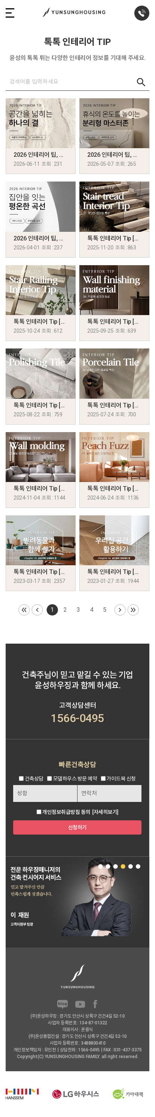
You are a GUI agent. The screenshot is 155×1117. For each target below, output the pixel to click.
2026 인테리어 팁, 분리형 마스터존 (114, 154)
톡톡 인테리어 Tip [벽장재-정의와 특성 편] (114, 321)
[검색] (141, 82)
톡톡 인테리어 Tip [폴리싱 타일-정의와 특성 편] (41, 405)
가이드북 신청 (121, 779)
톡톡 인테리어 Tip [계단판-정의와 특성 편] (114, 238)
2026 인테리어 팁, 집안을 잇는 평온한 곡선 (41, 238)
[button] (100, 866)
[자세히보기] (105, 812)
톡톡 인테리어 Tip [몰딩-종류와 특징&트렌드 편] (41, 488)
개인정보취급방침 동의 (66, 812)
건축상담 (34, 779)
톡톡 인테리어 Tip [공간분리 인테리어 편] (114, 571)
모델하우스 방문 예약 (75, 779)
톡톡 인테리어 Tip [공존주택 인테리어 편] (41, 571)
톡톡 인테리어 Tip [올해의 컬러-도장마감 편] (114, 488)
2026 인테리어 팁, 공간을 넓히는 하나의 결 (41, 154)
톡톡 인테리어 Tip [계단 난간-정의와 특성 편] (41, 321)
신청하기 (77, 827)
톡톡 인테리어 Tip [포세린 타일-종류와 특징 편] (114, 405)
